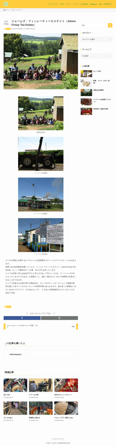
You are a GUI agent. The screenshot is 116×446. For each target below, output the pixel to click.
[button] (22, 318)
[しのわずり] (6, 4)
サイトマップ (58, 439)
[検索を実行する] (110, 25)
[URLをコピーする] (59, 318)
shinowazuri (15, 354)
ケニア (8, 28)
